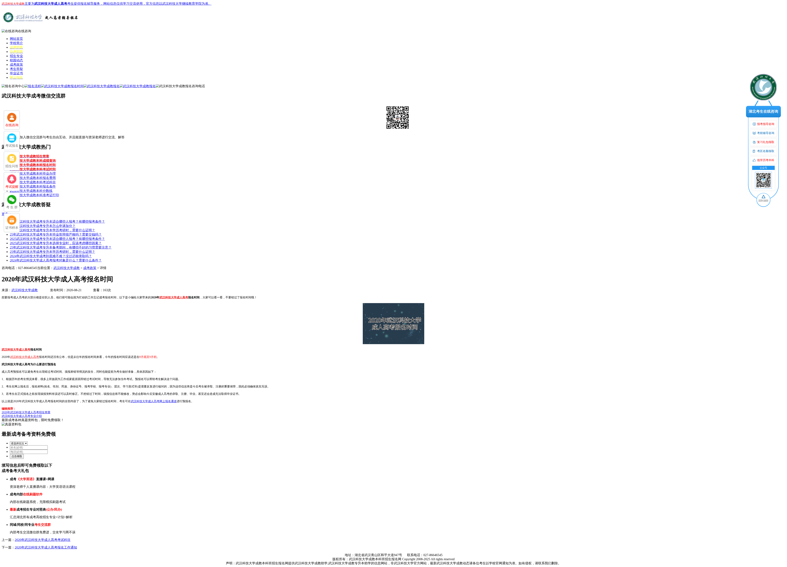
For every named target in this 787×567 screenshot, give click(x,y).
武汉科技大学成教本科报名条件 (33, 186)
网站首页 (16, 38)
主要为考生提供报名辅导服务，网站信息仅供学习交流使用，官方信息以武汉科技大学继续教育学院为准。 (107, 3)
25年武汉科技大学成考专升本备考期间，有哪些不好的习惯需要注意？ (60, 247)
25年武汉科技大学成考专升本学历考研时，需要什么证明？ (52, 230)
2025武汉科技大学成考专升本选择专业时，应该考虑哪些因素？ (56, 243)
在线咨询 (24, 31)
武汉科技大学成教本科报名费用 (33, 178)
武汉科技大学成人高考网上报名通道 (154, 401)
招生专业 (16, 56)
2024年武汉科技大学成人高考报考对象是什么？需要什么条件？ (56, 260)
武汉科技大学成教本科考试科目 (33, 182)
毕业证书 (16, 73)
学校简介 (16, 43)
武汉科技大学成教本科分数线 (31, 190)
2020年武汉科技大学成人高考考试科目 (43, 540)
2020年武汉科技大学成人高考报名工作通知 (46, 547)
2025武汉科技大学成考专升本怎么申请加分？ (42, 226)
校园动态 (16, 60)
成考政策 (16, 64)
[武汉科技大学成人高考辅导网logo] (41, 22)
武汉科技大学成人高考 (173, 297)
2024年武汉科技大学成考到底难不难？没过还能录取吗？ (51, 256)
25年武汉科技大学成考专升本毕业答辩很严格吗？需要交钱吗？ (56, 234)
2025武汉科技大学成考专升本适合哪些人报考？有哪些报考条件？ (57, 221)
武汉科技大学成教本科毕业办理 (33, 173)
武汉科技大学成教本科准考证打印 (34, 195)
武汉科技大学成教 (66, 268)
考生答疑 (16, 69)
